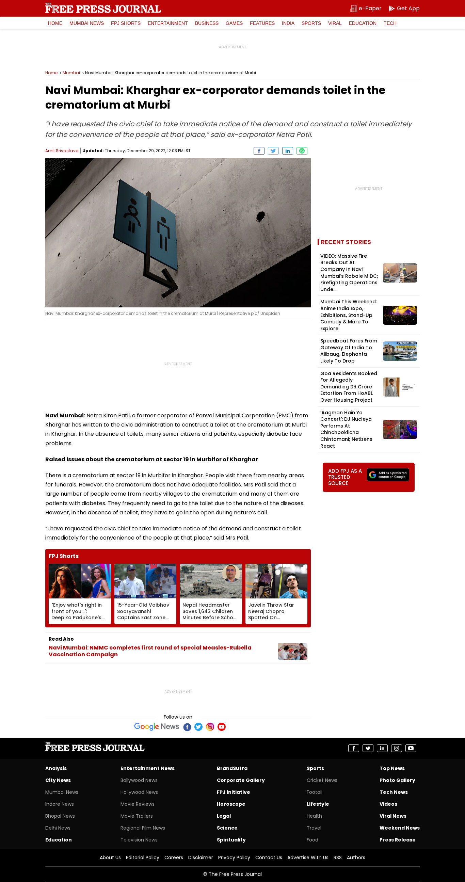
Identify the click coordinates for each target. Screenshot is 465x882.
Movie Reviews (138, 804)
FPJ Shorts (126, 23)
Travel (314, 827)
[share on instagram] (396, 748)
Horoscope (231, 804)
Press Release (398, 839)
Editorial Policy (142, 857)
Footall (314, 792)
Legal (224, 816)
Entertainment (168, 23)
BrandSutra (232, 768)
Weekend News (400, 827)
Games (234, 23)
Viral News (393, 816)
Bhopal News (60, 816)
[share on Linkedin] (287, 151)
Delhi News (57, 827)
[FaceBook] (187, 727)
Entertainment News (148, 768)
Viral (335, 23)
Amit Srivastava (62, 151)
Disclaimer (200, 857)
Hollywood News (139, 792)
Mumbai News (86, 23)
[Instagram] (210, 727)
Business (207, 23)
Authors (356, 857)
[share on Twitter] (273, 151)
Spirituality (231, 839)
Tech (390, 23)
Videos (388, 804)
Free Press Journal (103, 8)
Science (227, 827)
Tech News (394, 792)
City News (58, 780)
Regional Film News (143, 827)
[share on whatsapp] (301, 151)
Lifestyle (318, 804)
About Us (110, 857)
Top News (392, 768)
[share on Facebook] (259, 151)
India (288, 23)
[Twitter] (198, 727)
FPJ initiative (233, 792)
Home (55, 23)
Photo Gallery (397, 780)
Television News (139, 839)
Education (362, 23)
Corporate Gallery (241, 780)
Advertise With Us (307, 857)
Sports (311, 23)
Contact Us (268, 857)
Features (262, 23)
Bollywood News (139, 780)
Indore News (59, 804)
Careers (173, 857)
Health (314, 816)
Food (312, 839)
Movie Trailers (137, 816)
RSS (338, 857)
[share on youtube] (410, 748)
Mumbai (71, 73)
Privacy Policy (234, 857)
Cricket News (322, 780)
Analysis (56, 768)
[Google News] (156, 727)
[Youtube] (222, 727)
